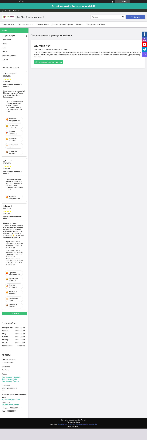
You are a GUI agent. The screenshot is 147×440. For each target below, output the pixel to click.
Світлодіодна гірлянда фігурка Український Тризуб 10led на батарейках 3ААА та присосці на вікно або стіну (14, 106)
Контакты (79, 24)
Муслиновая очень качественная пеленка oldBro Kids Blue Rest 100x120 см (14, 262)
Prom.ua (83, 420)
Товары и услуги (8, 24)
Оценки (5, 60)
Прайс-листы (7, 40)
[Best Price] (9, 17)
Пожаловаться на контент (66, 424)
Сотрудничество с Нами (96, 24)
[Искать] (123, 17)
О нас (4, 48)
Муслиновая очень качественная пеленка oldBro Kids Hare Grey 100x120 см (14, 253)
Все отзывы (14, 313)
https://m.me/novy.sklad (10, 405)
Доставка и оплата (26, 24)
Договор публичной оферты (62, 24)
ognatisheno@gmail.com (11, 399)
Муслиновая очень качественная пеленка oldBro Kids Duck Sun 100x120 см (14, 245)
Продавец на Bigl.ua (73, 422)
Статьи (4, 44)
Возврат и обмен (42, 24)
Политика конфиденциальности (86, 424)
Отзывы (5, 52)
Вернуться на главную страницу (49, 62)
